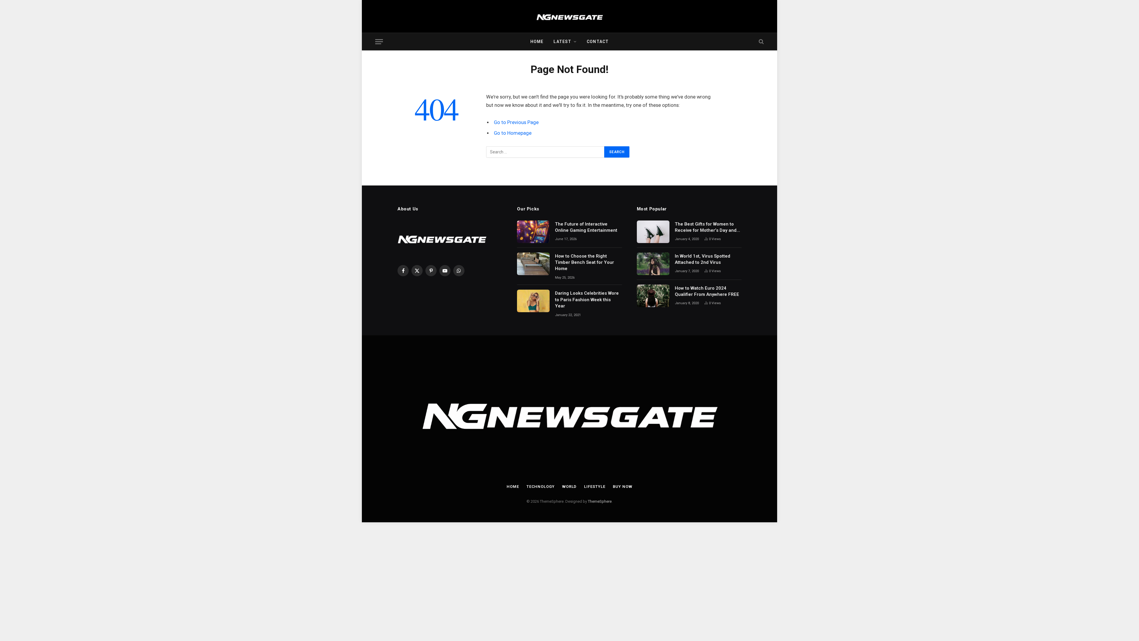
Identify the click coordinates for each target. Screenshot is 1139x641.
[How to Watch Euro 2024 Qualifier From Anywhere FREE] (653, 296)
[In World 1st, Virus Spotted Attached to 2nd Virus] (653, 264)
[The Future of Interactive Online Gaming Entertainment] (533, 231)
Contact (598, 41)
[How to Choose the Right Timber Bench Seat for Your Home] (533, 264)
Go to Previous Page (516, 122)
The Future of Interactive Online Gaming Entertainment (586, 227)
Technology (540, 486)
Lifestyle (594, 486)
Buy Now (622, 486)
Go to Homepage (513, 133)
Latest (562, 41)
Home (536, 41)
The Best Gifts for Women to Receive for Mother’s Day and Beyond (705, 227)
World (569, 486)
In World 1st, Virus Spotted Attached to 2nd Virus (702, 259)
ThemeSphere (600, 501)
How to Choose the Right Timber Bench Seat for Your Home (584, 262)
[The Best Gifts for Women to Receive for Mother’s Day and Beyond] (653, 231)
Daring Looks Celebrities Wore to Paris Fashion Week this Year (587, 300)
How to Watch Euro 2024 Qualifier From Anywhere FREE (707, 291)
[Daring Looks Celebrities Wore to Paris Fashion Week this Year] (533, 301)
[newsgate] (569, 16)
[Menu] (379, 41)
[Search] (761, 41)
